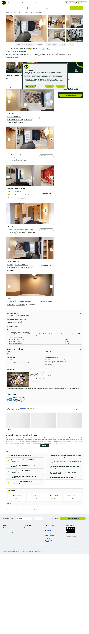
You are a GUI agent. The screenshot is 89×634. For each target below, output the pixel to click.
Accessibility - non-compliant (35, 551)
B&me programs (26, 2)
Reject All (49, 86)
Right (51, 101)
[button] (52, 8)
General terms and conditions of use (10, 546)
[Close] (64, 66)
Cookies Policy (29, 82)
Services (18, 2)
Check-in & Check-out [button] (15, 349)
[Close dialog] (82, 63)
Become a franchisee (28, 532)
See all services (9, 82)
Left (9, 101)
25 (80, 39)
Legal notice (52, 549)
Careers (25, 534)
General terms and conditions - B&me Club (53, 546)
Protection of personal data (39, 546)
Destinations (11, 2)
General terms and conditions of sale (25, 546)
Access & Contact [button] (13, 313)
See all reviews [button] (9, 429)
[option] (30, 100)
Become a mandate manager (30, 529)
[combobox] (16, 8)
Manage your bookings (8, 532)
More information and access (12, 57)
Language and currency (8, 518)
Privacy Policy (37, 82)
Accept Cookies (60, 86)
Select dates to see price (70, 95)
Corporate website (28, 527)
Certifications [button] (11, 395)
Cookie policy (38, 549)
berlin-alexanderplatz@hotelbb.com (49, 54)
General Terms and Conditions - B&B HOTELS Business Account (15, 551)
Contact (5, 529)
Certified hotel (11, 54)
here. (59, 79)
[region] (45, 76)
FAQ (4, 527)
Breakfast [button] (10, 369)
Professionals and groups (37, 2)
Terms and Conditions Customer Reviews (27, 549)
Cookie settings (45, 549)
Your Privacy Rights (30, 86)
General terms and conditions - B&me (10, 549)
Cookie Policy (43, 82)
